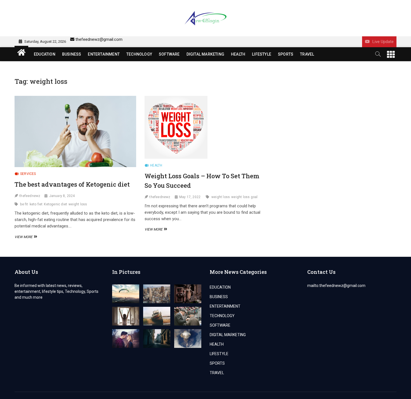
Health (156, 165)
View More (25, 237)
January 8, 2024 (62, 196)
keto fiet (36, 204)
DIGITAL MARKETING (205, 54)
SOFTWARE (169, 54)
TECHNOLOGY (139, 54)
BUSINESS (71, 54)
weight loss (77, 204)
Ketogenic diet (55, 204)
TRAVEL (307, 54)
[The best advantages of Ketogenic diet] (75, 131)
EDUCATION (44, 54)
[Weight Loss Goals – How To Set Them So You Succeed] (205, 127)
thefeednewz (29, 196)
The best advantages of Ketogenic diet (72, 184)
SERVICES (28, 174)
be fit (24, 204)
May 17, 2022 (189, 197)
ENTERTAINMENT (104, 54)
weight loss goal (244, 197)
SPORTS (285, 54)
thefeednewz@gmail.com (98, 39)
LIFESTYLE (261, 54)
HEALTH (238, 54)
